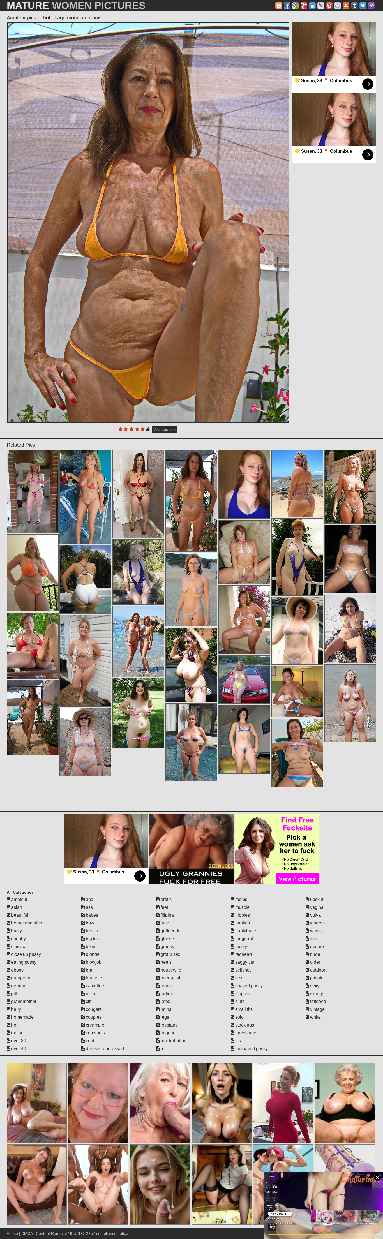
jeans (166, 985)
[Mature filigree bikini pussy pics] (33, 491)
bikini (90, 946)
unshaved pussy (251, 1048)
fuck (164, 923)
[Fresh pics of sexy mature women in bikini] (138, 641)
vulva (315, 915)
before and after (26, 923)
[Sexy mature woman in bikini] (297, 557)
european (20, 978)
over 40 (18, 1048)
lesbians (168, 1025)
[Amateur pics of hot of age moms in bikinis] (148, 222)
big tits (92, 938)
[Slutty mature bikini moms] (350, 559)
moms (240, 899)
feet (164, 907)
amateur (18, 899)
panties (242, 923)
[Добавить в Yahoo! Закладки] (371, 5)
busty (16, 930)
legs (164, 1017)
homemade (22, 1017)
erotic (166, 899)
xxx (313, 938)
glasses (168, 938)
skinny (316, 993)
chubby (18, 938)
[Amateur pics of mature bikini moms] (85, 661)
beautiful (19, 915)
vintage (317, 1009)
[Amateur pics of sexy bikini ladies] (297, 692)
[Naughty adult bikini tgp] (33, 646)
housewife (170, 970)
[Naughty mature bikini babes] (297, 631)
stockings (244, 1025)
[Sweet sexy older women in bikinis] (244, 552)
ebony (17, 970)
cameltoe (94, 985)
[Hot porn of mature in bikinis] (350, 487)
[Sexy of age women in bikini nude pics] (138, 494)
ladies (166, 993)
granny (167, 946)
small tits (243, 1009)
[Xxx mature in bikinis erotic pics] (85, 742)
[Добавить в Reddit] (337, 5)
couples (93, 1017)
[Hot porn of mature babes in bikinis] (33, 573)
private (316, 978)
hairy (15, 1009)
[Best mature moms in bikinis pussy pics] (244, 679)
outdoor (317, 970)
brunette (93, 978)
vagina (316, 907)
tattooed (317, 1001)
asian (16, 907)
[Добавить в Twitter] (362, 5)
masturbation (173, 1040)
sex (238, 978)
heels (166, 962)
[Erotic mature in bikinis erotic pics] (191, 742)
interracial (170, 978)
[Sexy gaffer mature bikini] (85, 497)
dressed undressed (104, 1048)
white (315, 1017)
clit (88, 1001)
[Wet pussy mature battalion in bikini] (350, 703)
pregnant (243, 938)
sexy (314, 985)
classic (17, 946)
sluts (239, 1001)
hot (13, 1025)
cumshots (95, 1032)
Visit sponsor (164, 429)
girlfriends (170, 930)
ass (89, 907)
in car (91, 993)
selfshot (242, 970)
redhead (243, 954)
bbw (89, 923)
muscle (242, 907)
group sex (170, 954)
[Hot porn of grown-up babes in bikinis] (244, 739)
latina (166, 1009)
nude (314, 954)
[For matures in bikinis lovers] (297, 483)
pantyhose (245, 930)
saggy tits (244, 962)
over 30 (18, 1040)
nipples (242, 915)
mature (316, 946)
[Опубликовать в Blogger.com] (278, 5)
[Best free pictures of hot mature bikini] (138, 713)
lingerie (168, 1032)
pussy (240, 946)
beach (91, 930)
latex (165, 1001)
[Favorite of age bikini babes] (191, 590)
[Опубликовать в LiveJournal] (320, 5)
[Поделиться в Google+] (304, 5)
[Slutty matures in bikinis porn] (191, 501)
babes (91, 915)
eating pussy (23, 962)
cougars (93, 1009)
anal (89, 899)
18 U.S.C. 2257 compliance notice (98, 1233)
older (314, 962)
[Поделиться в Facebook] (287, 5)
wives (315, 930)
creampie (94, 1025)
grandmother (23, 1001)
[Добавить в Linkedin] (312, 5)
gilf (13, 993)
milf (164, 1048)
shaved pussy (248, 985)
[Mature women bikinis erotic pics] (350, 629)
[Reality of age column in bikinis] (33, 717)
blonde (92, 954)
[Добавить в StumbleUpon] (346, 5)
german (18, 985)
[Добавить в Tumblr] (354, 5)
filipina (167, 915)
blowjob (93, 962)
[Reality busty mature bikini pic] (85, 579)
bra (88, 970)
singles (242, 993)
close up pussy (25, 954)
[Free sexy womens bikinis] (191, 665)
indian (17, 1032)
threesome (245, 1032)
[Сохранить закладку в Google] (295, 5)
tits (237, 1040)
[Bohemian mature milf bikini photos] (297, 753)
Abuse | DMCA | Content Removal (37, 1233)
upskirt (316, 899)
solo (239, 1017)
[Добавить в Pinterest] (329, 5)
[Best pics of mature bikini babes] (138, 572)
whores (317, 923)
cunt (89, 1040)
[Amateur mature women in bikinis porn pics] (244, 619)
